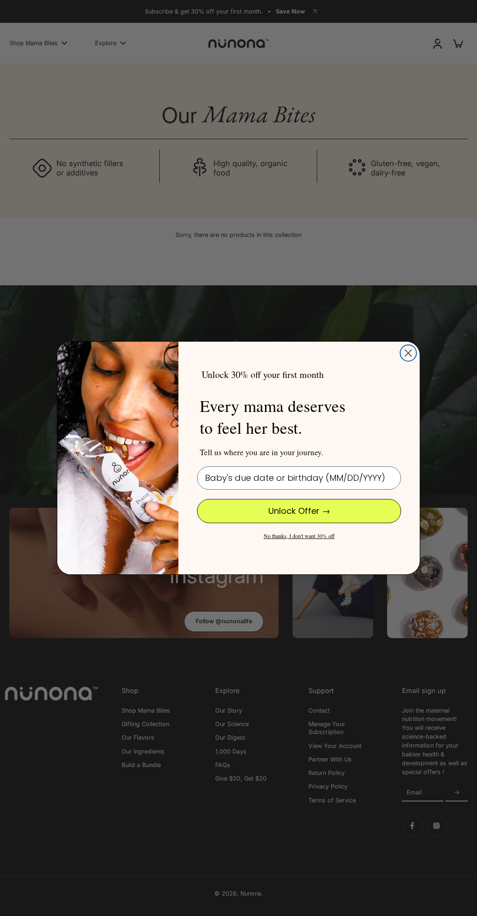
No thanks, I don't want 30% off (299, 535)
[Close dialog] (408, 353)
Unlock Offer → (299, 511)
